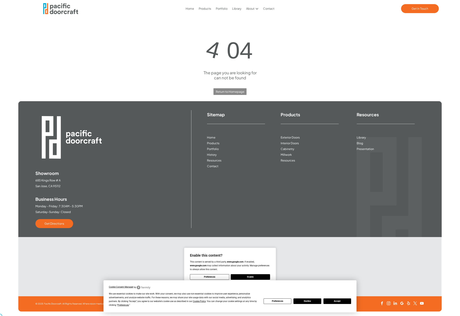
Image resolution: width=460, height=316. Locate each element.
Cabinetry (287, 149)
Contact (268, 8)
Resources (214, 160)
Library (237, 8)
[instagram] (388, 304)
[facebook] (382, 304)
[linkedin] (395, 304)
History (212, 154)
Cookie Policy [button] (199, 301)
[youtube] (422, 304)
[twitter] (415, 304)
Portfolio (221, 8)
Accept (337, 301)
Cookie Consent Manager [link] (121, 287)
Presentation (365, 149)
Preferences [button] (123, 305)
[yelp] (408, 304)
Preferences (277, 301)
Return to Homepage (230, 91)
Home (190, 8)
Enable (250, 277)
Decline (307, 301)
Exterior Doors (290, 137)
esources (288, 160)
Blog (360, 143)
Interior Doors (290, 143)
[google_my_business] (402, 304)
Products (205, 8)
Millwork (286, 154)
